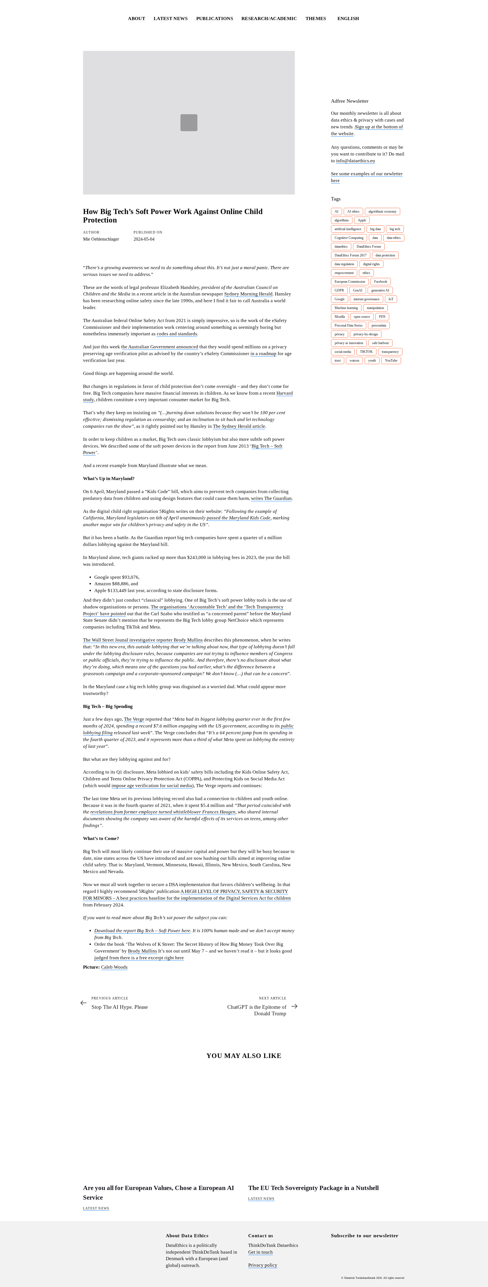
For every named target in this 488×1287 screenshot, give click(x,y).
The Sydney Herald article (239, 426)
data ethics (394, 238)
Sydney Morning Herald (248, 294)
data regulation (344, 264)
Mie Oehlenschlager (101, 239)
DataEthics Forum (369, 247)
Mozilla (340, 317)
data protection (385, 255)
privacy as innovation (349, 343)
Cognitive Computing (349, 238)
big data (375, 229)
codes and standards (177, 333)
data (375, 238)
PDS (382, 317)
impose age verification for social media (152, 785)
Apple (362, 220)
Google (340, 299)
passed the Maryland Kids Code (239, 518)
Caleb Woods (114, 967)
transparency (390, 352)
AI (336, 211)
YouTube (391, 360)
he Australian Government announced (160, 346)
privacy (340, 334)
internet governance (367, 299)
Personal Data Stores (349, 325)
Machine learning (346, 308)
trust (338, 360)
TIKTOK (366, 352)
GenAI (357, 290)
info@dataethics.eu (355, 160)
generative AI (380, 290)
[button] (350, 18)
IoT (391, 299)
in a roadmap (263, 353)
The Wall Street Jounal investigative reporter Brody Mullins (143, 640)
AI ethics (353, 211)
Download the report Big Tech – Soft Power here (142, 930)
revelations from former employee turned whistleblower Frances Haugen (163, 812)
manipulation (375, 308)
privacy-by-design (366, 334)
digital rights (371, 264)
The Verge (134, 719)
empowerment (344, 273)
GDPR (339, 290)
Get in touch (260, 1252)
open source (362, 317)
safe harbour (380, 343)
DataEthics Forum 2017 (351, 255)
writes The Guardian (271, 498)
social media (343, 352)
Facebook (380, 282)
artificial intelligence (348, 229)
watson (354, 360)
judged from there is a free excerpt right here (139, 957)
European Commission (350, 282)
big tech (395, 229)
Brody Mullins (142, 951)
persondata (379, 325)
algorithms (342, 220)
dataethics (341, 247)
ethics (366, 273)
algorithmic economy (382, 211)
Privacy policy (262, 1265)
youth (372, 360)
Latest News (96, 1208)
